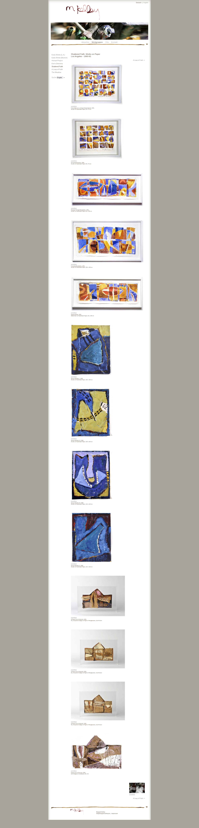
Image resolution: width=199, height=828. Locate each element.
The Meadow (56, 72)
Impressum (115, 813)
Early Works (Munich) (59, 58)
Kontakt (114, 42)
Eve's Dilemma (57, 63)
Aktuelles (85, 42)
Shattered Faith (57, 66)
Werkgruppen (97, 42)
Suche (54, 77)
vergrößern (74, 106)
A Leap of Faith (57, 69)
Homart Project (57, 60)
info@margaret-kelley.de (103, 813)
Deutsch (138, 2)
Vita (107, 42)
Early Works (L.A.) (58, 55)
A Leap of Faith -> (139, 60)
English (145, 2)
